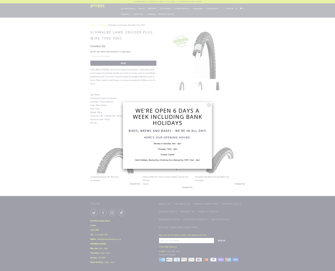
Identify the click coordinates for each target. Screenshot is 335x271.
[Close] (209, 104)
